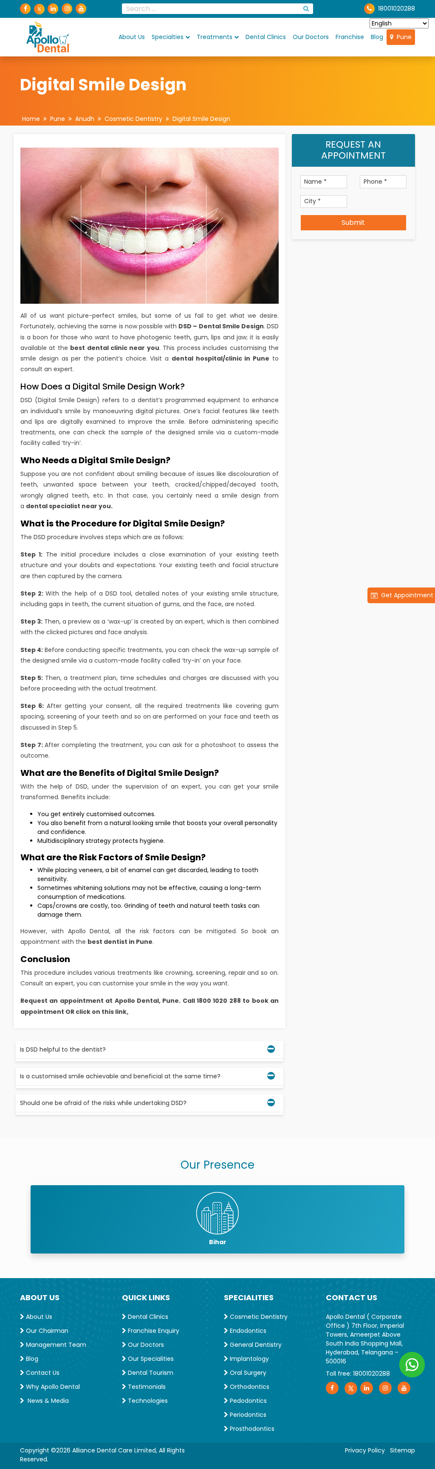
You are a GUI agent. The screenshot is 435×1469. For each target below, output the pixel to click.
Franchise (350, 37)
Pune (402, 37)
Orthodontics (248, 1386)
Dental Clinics (266, 37)
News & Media (46, 1400)
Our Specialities (150, 1358)
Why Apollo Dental (52, 1386)
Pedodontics (247, 1400)
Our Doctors (311, 37)
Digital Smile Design (201, 119)
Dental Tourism (149, 1372)
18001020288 (371, 1373)
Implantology (248, 1358)
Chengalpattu (218, 1242)
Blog (377, 37)
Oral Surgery (247, 1372)
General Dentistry (255, 1344)
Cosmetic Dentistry (133, 119)
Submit (353, 222)
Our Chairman (46, 1330)
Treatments (214, 37)
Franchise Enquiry (152, 1330)
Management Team (55, 1344)
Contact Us (41, 1372)
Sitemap (402, 1450)
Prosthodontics (251, 1428)
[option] (217, 1219)
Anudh (84, 119)
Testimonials (146, 1386)
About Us (132, 37)
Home (31, 119)
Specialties (168, 37)
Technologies (147, 1400)
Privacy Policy (365, 1450)
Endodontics (247, 1330)
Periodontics (247, 1414)
